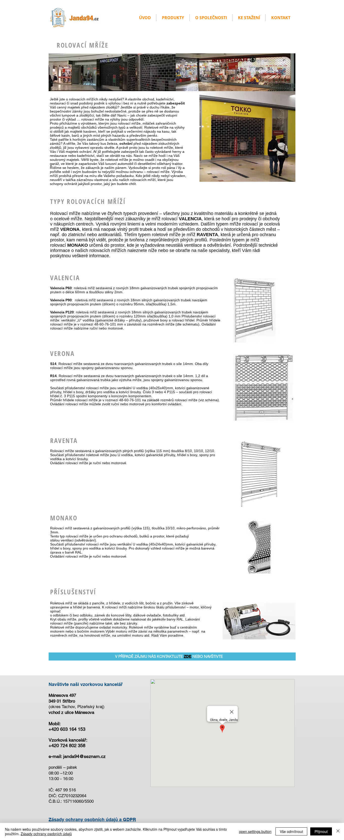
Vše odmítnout (291, 831)
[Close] (338, 831)
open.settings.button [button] (255, 831)
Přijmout (321, 831)
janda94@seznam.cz (84, 756)
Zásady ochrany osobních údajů (46, 833)
